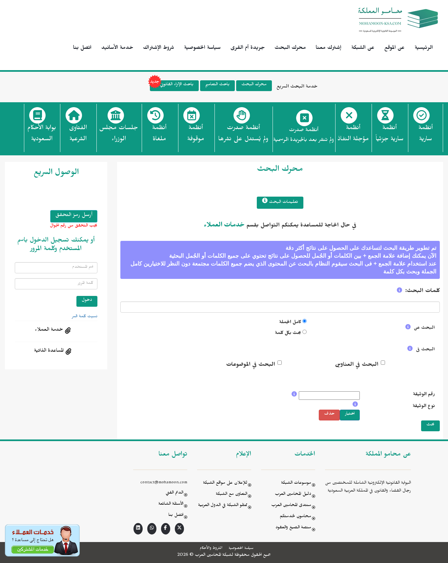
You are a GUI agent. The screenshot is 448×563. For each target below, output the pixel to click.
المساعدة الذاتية (49, 351)
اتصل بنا (82, 48)
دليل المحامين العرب (293, 494)
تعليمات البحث (283, 202)
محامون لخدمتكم (295, 517)
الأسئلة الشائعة (170, 504)
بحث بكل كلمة (288, 334)
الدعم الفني (174, 493)
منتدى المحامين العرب (291, 506)
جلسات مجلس (118, 134)
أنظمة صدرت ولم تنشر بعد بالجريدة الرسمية (303, 135)
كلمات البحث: (422, 291)
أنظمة (425, 134)
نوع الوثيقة (424, 407)
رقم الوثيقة (424, 395)
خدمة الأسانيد (117, 48)
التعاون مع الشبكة (231, 494)
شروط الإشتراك (158, 48)
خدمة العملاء (49, 330)
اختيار (350, 414)
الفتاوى (78, 134)
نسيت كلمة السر (84, 317)
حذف (329, 414)
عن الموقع (394, 48)
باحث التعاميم (217, 85)
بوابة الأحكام (41, 134)
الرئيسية (424, 48)
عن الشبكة (363, 48)
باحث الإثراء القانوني (176, 85)
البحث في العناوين (356, 365)
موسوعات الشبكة (296, 483)
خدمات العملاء (224, 226)
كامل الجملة (290, 323)
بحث (430, 425)
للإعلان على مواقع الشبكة (225, 483)
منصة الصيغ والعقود (293, 528)
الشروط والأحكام (211, 548)
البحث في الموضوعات (250, 365)
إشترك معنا (328, 48)
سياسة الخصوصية (202, 48)
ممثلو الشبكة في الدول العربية (222, 506)
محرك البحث (290, 48)
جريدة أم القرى (248, 48)
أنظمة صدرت (243, 134)
